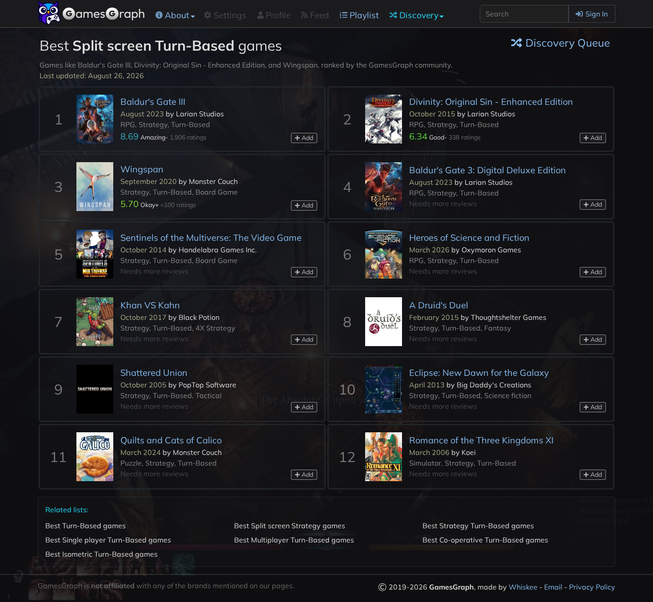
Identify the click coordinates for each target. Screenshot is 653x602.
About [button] (177, 15)
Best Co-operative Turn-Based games (485, 539)
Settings (230, 15)
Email (553, 586)
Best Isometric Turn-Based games (101, 554)
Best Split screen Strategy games (289, 525)
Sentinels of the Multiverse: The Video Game (211, 237)
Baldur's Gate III (152, 101)
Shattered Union (153, 372)
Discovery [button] (418, 15)
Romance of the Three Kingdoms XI (481, 440)
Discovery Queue (568, 42)
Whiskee (523, 586)
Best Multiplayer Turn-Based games (294, 539)
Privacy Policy (592, 586)
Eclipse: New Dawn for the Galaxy (479, 372)
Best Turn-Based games (85, 525)
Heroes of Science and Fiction (469, 237)
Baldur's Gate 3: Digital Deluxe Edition (487, 169)
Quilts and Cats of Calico (171, 440)
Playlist (364, 15)
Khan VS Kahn (150, 305)
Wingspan (141, 169)
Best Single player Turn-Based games (108, 539)
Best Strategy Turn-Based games (478, 525)
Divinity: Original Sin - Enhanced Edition (491, 101)
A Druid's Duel (438, 305)
